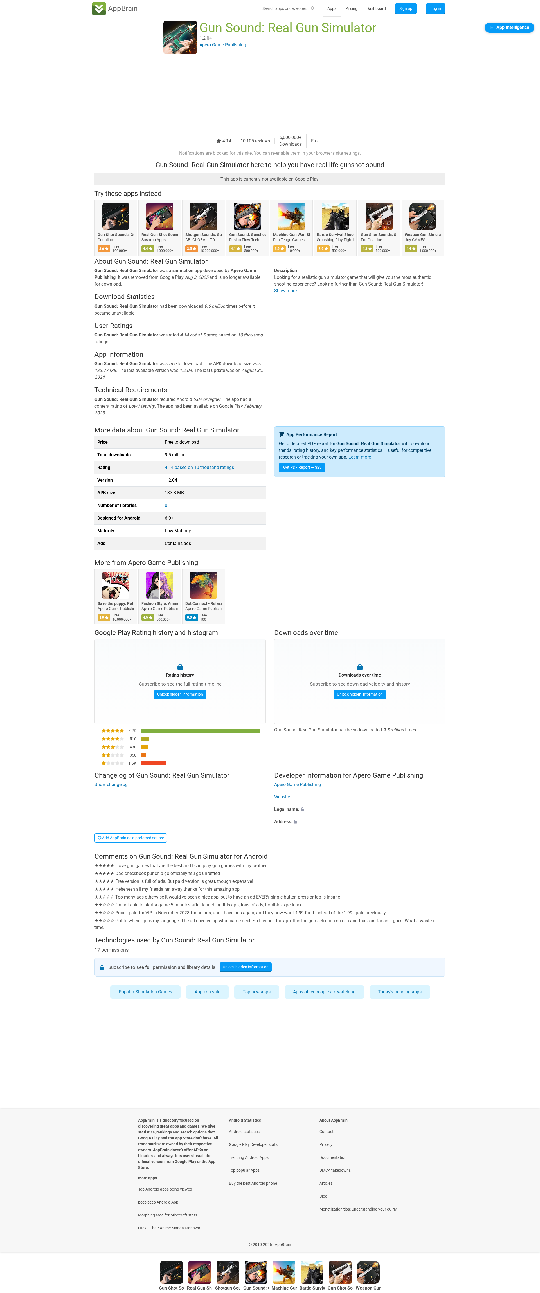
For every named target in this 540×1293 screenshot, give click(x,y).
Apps (331, 8)
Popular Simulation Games (145, 992)
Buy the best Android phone (253, 1183)
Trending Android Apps (249, 1157)
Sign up (405, 8)
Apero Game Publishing (163, 563)
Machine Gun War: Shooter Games (291, 234)
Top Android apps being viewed (165, 1189)
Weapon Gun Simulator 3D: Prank (423, 234)
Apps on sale (207, 992)
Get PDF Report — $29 (302, 467)
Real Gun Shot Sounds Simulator (159, 234)
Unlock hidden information (180, 694)
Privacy (326, 1144)
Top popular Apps (244, 1170)
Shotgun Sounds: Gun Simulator (203, 234)
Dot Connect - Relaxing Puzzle (203, 603)
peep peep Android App (158, 1202)
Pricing (351, 8)
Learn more (359, 457)
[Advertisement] (263, 94)
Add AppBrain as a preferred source (132, 838)
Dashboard (376, 8)
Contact (327, 1131)
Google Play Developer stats (253, 1144)
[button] (360, 809)
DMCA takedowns (335, 1170)
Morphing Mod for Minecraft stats (167, 1215)
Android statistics (244, 1131)
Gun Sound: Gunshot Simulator (247, 234)
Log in (435, 8)
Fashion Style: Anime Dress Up (159, 603)
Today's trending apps (400, 992)
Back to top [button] (526, 1241)
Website (282, 797)
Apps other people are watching (324, 992)
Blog (323, 1196)
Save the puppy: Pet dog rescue (116, 603)
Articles (326, 1183)
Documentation (333, 1157)
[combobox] (285, 8)
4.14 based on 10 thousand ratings (199, 467)
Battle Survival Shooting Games (335, 234)
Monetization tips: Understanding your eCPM (358, 1209)
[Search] (313, 8)
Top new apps (257, 992)
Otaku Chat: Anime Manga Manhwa (169, 1228)
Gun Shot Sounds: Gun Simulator (116, 234)
